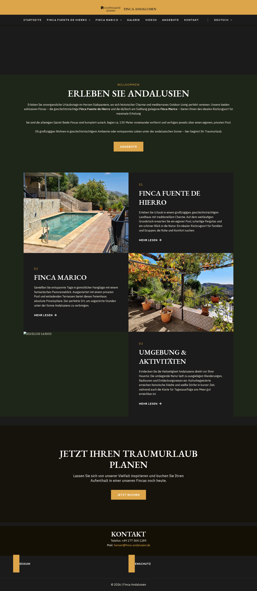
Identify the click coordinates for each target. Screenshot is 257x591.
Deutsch (221, 20)
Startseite (32, 20)
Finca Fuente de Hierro (67, 20)
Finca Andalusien (140, 9)
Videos (151, 20)
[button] (88, 20)
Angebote (170, 20)
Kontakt (191, 20)
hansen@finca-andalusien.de (132, 545)
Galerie (133, 20)
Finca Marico (107, 20)
